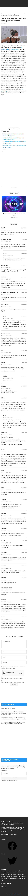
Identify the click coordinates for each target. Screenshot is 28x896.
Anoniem (4, 529)
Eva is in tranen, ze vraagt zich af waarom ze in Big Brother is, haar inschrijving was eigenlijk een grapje (13, 718)
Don (2, 470)
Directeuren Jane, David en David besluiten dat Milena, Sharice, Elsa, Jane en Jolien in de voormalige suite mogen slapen (13, 713)
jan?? (3, 228)
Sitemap (3, 886)
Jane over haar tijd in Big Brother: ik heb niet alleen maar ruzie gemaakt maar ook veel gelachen (13, 723)
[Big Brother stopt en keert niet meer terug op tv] (14, 204)
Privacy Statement (6, 883)
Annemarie (4, 304)
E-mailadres (4, 770)
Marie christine (6, 239)
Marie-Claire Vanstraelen (9, 292)
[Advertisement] (14, 111)
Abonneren (14, 778)
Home (2, 14)
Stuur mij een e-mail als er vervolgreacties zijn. (12, 678)
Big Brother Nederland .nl (17, 893)
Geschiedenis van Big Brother (8, 708)
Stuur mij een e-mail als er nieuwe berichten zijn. (12, 682)
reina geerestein (6, 588)
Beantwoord (24, 227)
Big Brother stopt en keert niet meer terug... (14, 214)
